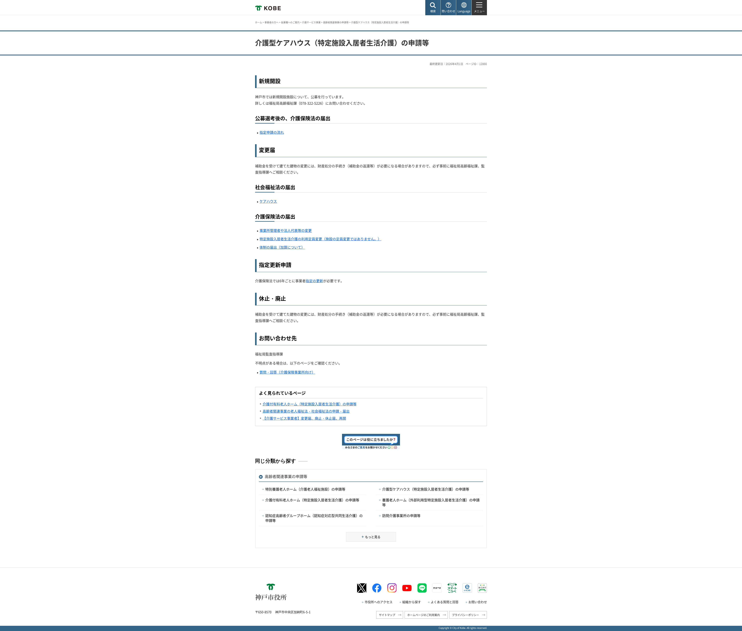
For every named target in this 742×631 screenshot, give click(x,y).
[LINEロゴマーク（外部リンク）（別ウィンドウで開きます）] (422, 588)
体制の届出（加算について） (282, 247)
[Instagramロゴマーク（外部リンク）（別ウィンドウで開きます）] (392, 588)
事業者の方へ (271, 22)
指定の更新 (314, 280)
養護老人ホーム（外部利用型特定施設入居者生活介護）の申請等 (431, 502)
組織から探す (411, 602)
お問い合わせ (477, 602)
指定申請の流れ (272, 132)
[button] (433, 7)
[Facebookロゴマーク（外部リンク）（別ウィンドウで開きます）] (376, 588)
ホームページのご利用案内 (423, 615)
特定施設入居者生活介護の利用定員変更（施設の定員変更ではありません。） (320, 239)
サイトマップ (387, 615)
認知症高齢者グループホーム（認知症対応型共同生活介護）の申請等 (314, 518)
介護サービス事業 (311, 22)
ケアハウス (268, 201)
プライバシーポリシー (465, 615)
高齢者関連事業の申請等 (336, 22)
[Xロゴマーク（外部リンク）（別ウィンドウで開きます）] (361, 588)
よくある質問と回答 (445, 602)
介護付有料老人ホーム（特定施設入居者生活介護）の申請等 (312, 500)
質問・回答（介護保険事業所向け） (287, 372)
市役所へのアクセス (378, 602)
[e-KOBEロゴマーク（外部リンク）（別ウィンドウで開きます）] (467, 588)
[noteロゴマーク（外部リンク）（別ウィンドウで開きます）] (437, 588)
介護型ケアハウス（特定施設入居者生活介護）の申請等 (425, 489)
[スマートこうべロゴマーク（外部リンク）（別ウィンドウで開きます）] (452, 588)
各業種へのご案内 (290, 22)
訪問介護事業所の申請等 (401, 515)
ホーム (258, 22)
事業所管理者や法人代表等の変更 (286, 230)
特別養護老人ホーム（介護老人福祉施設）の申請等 (305, 489)
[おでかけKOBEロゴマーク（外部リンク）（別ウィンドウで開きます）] (482, 588)
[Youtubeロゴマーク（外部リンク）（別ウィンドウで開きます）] (407, 588)
